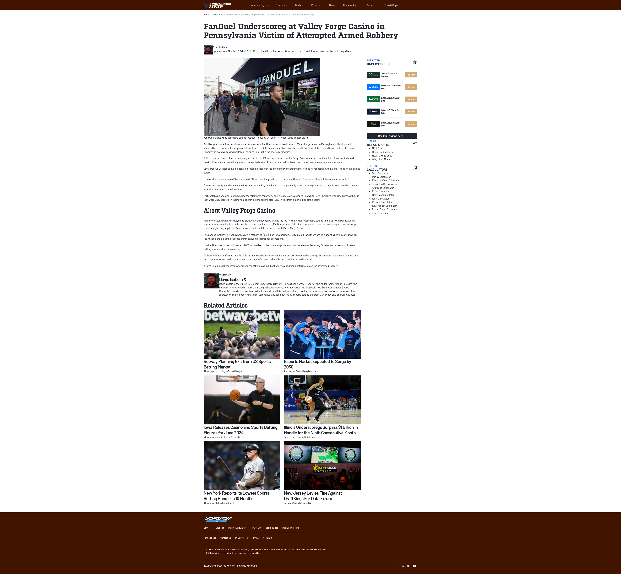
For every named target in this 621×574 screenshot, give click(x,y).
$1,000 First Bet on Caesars (389, 74)
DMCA (256, 537)
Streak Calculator (381, 212)
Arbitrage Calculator (383, 187)
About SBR (268, 537)
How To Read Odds (382, 155)
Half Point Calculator (383, 194)
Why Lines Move (381, 159)
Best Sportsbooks (290, 527)
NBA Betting (378, 148)
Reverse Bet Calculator (384, 205)
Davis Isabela (220, 47)
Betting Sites (272, 527)
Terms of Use (210, 537)
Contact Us (225, 537)
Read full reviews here (390, 135)
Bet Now (411, 75)
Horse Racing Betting (383, 151)
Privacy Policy (242, 537)
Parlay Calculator (381, 176)
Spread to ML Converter (385, 183)
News (332, 5)
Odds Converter (380, 173)
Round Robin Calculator (385, 209)
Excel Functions (380, 191)
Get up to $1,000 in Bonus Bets (391, 111)
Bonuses (208, 527)
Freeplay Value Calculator (386, 180)
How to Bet (256, 527)
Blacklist (220, 527)
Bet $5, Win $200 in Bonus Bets (392, 87)
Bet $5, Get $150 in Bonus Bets (391, 99)
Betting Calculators (237, 527)
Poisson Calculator (382, 202)
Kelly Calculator (380, 198)
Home (206, 14)
